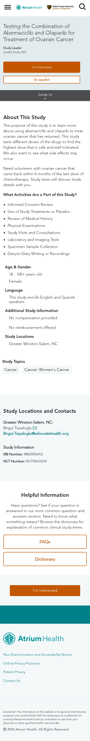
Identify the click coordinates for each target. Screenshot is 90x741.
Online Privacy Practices (21, 663)
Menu (8, 4)
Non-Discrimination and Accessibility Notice (37, 654)
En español (41, 80)
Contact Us (11, 681)
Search (81, 2)
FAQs (45, 541)
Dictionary (45, 559)
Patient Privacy (14, 672)
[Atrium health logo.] (45, 639)
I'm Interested (42, 67)
